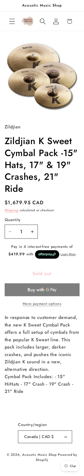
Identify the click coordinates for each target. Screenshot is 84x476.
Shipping (11, 210)
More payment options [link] (42, 303)
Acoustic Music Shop (39, 454)
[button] (12, 21)
